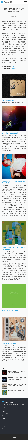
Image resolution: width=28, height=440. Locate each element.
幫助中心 (3, 420)
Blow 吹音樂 (4, 415)
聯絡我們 (3, 422)
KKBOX (14, 66)
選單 (26, 1)
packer (10, 2)
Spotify (13, 69)
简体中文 (3, 428)
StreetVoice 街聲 (5, 413)
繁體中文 (3, 426)
